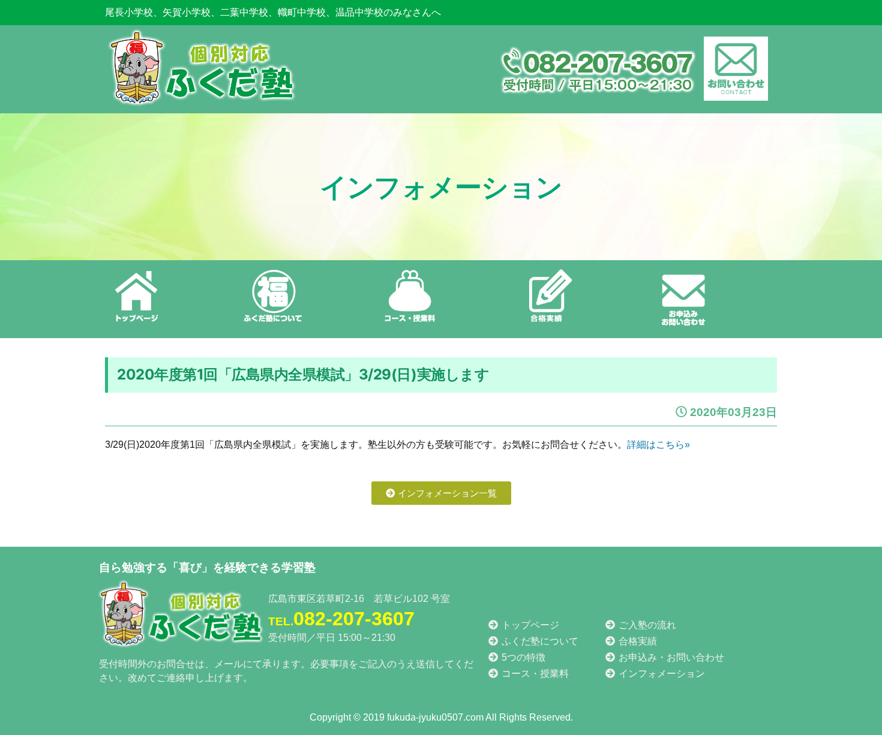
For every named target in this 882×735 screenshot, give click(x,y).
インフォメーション (660, 673)
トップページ (529, 625)
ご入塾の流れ (646, 625)
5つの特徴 (522, 657)
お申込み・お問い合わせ (670, 657)
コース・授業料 (534, 673)
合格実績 (636, 641)
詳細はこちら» (658, 444)
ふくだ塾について (538, 641)
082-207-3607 (341, 618)
